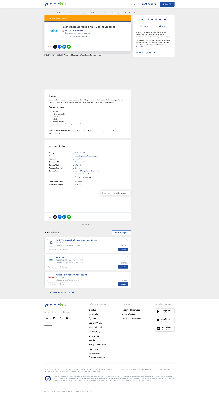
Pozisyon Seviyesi (56, 168)
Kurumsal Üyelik (95, 327)
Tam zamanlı (79, 162)
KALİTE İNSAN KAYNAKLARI (75, 31)
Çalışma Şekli (54, 162)
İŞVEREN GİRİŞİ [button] (149, 4)
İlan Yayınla (93, 314)
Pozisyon (52, 153)
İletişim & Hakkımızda (131, 309)
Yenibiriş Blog (94, 331)
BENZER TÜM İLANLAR (60, 292)
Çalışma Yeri (53, 171)
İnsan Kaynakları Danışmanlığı (86, 156)
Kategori (52, 159)
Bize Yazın (48, 325)
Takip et (146, 26)
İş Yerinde (78, 165)
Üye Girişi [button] (93, 318)
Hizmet (77, 159)
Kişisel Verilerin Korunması (133, 318)
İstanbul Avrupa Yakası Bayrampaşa (78, 33)
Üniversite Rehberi (97, 357)
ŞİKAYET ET (88, 225)
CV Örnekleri (94, 336)
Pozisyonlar (94, 349)
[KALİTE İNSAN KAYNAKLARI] (54, 30)
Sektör (51, 156)
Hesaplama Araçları (97, 344)
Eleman (77, 168)
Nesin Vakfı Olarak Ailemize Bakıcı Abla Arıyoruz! (77, 240)
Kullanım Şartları (128, 314)
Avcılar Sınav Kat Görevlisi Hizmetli (71, 275)
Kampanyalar (94, 353)
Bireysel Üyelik (95, 323)
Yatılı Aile (60, 257)
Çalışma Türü (54, 165)
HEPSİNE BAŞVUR (121, 232)
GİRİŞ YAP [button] (167, 4)
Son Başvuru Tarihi (56, 184)
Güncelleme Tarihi (56, 181)
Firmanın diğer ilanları (145, 52)
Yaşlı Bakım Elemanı (82, 153)
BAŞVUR (123, 249)
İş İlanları (92, 309)
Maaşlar (92, 340)
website (165, 26)
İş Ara (133, 4)
